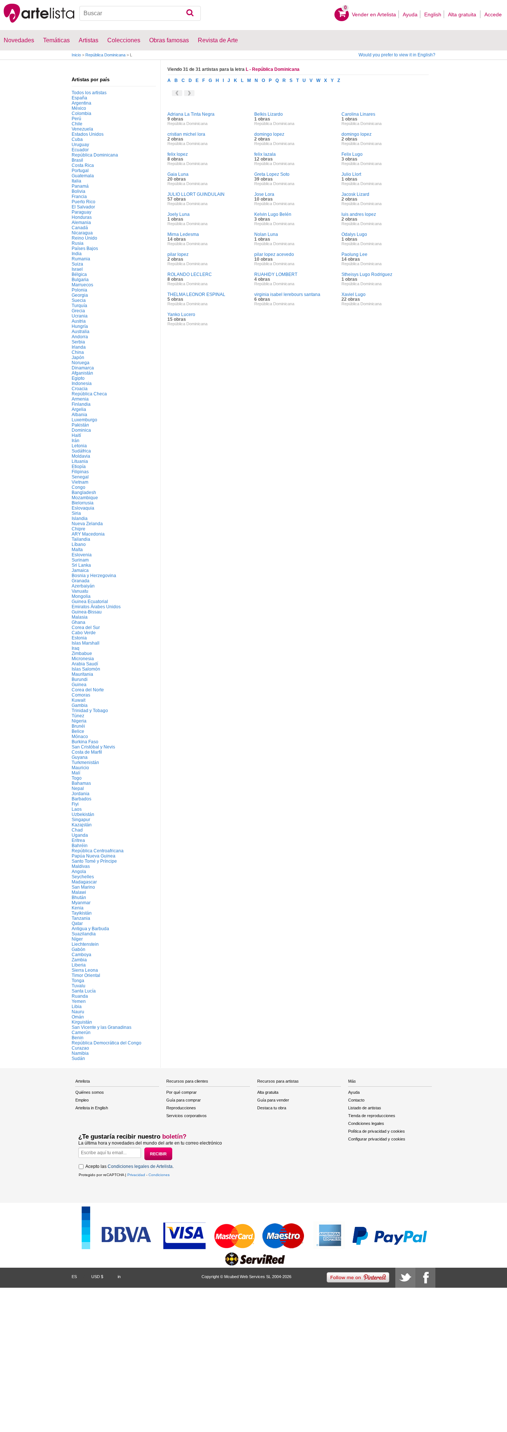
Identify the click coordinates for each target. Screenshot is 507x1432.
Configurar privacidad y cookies (376, 1139)
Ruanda (80, 996)
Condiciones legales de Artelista (140, 1166)
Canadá (80, 227)
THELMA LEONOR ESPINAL (196, 294)
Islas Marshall (85, 643)
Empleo (82, 1100)
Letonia (79, 445)
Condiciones (159, 1175)
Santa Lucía (84, 991)
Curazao (80, 1048)
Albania (79, 414)
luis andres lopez (358, 214)
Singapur (81, 819)
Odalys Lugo (354, 234)
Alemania (81, 222)
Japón (78, 357)
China (78, 352)
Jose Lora (264, 194)
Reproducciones (181, 1108)
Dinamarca (83, 368)
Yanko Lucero (181, 314)
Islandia (80, 518)
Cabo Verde (84, 632)
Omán (78, 1017)
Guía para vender (273, 1100)
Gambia (80, 705)
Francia (79, 196)
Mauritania (82, 674)
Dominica (81, 430)
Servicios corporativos (186, 1115)
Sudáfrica (81, 451)
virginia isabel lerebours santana (287, 294)
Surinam (80, 560)
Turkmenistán (85, 762)
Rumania (81, 258)
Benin (78, 1037)
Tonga (78, 980)
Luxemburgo (84, 419)
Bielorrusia (83, 503)
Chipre (78, 528)
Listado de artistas (364, 1108)
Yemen (79, 1001)
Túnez (78, 715)
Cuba (77, 139)
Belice (78, 731)
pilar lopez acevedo (274, 254)
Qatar (77, 923)
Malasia (80, 617)
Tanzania (81, 918)
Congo (78, 487)
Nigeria (79, 721)
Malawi (79, 892)
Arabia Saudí (85, 663)
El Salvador (83, 207)
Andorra (80, 336)
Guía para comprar (183, 1100)
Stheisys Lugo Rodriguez (366, 274)
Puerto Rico (83, 201)
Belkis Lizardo (268, 114)
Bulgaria (80, 279)
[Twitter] (405, 1278)
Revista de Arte (218, 40)
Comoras (81, 695)
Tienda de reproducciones (371, 1115)
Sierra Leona (85, 970)
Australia (80, 331)
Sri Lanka (81, 565)
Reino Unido (84, 238)
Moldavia (81, 456)
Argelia (79, 409)
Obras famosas (169, 40)
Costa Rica (83, 165)
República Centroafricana (98, 850)
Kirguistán (82, 1022)
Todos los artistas (89, 92)
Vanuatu (80, 591)
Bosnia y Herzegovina (94, 575)
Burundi (80, 679)
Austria (79, 321)
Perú (76, 118)
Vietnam (80, 482)
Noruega (80, 362)
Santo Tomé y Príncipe (94, 861)
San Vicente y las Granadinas (101, 1027)
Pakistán (80, 425)
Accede (493, 14)
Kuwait (78, 700)
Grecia (78, 310)
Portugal (80, 170)
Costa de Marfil (87, 752)
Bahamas (81, 783)
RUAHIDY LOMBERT (275, 274)
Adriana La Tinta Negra (191, 114)
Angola (79, 871)
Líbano (79, 544)
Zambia (79, 959)
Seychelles (83, 876)
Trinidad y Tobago (90, 710)
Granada (80, 580)
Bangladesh (84, 492)
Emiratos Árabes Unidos (96, 606)
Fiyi (75, 804)
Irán (75, 440)
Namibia (80, 1053)
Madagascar (84, 882)
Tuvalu (78, 985)
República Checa (89, 393)
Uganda (80, 835)
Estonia (79, 638)
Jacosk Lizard (355, 194)
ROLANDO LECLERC (189, 274)
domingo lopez (269, 134)
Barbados (81, 798)
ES (74, 1276)
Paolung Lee (354, 254)
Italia (76, 181)
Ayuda (410, 14)
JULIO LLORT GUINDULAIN (196, 194)
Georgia (80, 295)
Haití (76, 435)
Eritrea (78, 840)
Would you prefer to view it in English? (397, 54)
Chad (77, 830)
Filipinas (80, 471)
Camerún (81, 1032)
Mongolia (81, 596)
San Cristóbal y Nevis (93, 747)
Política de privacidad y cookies (376, 1131)
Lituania (80, 461)
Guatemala (83, 175)
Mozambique (85, 497)
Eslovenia (82, 554)
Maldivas (81, 866)
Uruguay (80, 144)
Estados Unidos (88, 134)
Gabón (78, 949)
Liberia (79, 965)
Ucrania (80, 316)
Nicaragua (82, 233)
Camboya (81, 954)
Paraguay (81, 212)
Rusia (78, 243)
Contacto (356, 1100)
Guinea (79, 684)
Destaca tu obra (271, 1108)
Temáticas (56, 40)
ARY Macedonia (88, 534)
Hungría (80, 326)
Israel (77, 269)
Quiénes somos (89, 1092)
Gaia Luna (178, 174)
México (79, 108)
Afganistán (82, 373)
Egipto (78, 378)
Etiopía (79, 466)
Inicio (76, 55)
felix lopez (177, 154)
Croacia (80, 388)
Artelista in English (91, 1108)
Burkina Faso (85, 741)
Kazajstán (82, 824)
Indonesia (82, 383)
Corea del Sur (86, 627)
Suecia (79, 300)
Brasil (77, 160)
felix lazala (265, 154)
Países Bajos (85, 248)
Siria (76, 513)
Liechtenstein (85, 944)
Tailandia (81, 539)
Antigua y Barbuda (90, 928)
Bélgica (79, 274)
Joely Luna (178, 214)
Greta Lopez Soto (272, 174)
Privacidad (136, 1175)
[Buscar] (190, 13)
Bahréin (80, 845)
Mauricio (80, 767)
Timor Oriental (86, 975)
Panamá (80, 186)
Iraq (75, 648)
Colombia (81, 113)
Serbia (78, 342)
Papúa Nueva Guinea (93, 856)
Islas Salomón (86, 669)
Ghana (78, 622)
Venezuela (82, 129)
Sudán (78, 1058)
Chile (77, 123)
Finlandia (81, 404)
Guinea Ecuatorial (90, 601)
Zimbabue (82, 653)
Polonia (79, 290)
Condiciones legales (366, 1123)
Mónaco (80, 736)
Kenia (78, 908)
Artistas (88, 40)
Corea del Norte (88, 689)
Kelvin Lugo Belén (272, 214)
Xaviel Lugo (353, 294)
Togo (77, 778)
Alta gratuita (463, 14)
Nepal (78, 788)
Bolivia (78, 191)
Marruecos (82, 284)
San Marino (83, 887)
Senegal (80, 477)
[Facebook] (425, 1278)
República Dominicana (105, 55)
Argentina (81, 103)
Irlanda (79, 347)
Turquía (79, 305)
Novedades (19, 40)
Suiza (77, 264)
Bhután (79, 897)
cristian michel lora (186, 134)
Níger (77, 939)
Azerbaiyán (83, 586)
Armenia (80, 399)
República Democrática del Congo (106, 1043)
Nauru (78, 1011)
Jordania (80, 793)
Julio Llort (351, 174)
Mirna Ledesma (183, 234)
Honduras (82, 217)
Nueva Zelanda (87, 523)
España (79, 98)
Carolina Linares (358, 114)
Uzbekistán (83, 814)
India (77, 253)
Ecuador (80, 149)
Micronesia (83, 658)
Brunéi (78, 726)
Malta (77, 549)
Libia (77, 1006)
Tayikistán (82, 913)
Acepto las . (129, 1166)
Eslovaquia (83, 508)
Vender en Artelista (374, 14)
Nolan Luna (266, 234)
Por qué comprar (181, 1092)
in (119, 1276)
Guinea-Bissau (87, 612)
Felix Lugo (352, 154)
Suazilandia (84, 933)
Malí (76, 773)
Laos (77, 809)
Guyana (80, 757)
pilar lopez (178, 254)
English (432, 14)
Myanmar (81, 902)
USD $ (97, 1276)
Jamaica (80, 570)
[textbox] (140, 13)
